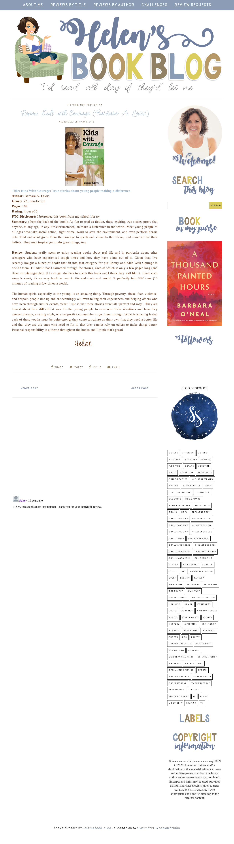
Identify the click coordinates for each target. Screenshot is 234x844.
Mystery (174, 624)
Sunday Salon (202, 677)
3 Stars (202, 453)
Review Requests (193, 5)
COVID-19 (207, 565)
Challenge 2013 (202, 519)
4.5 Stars (174, 466)
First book (176, 584)
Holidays (174, 604)
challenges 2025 (205, 552)
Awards (173, 486)
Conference (190, 565)
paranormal (191, 631)
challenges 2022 (179, 545)
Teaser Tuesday (200, 683)
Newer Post (29, 388)
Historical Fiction (203, 598)
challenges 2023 (205, 545)
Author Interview (202, 479)
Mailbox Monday (207, 611)
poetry (195, 637)
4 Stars (72, 105)
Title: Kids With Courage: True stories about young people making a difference (71, 191)
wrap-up (191, 703)
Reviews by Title (68, 5)
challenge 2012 (178, 519)
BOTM (184, 512)
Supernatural (177, 683)
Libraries (187, 611)
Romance (193, 650)
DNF (184, 571)
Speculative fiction (181, 670)
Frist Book (211, 584)
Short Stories (194, 663)
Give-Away (193, 591)
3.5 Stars (174, 459)
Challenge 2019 (178, 532)
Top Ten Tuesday (179, 696)
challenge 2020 (202, 532)
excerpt (185, 578)
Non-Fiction (89, 105)
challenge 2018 (202, 525)
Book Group (202, 505)
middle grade (190, 617)
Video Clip (175, 703)
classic (174, 565)
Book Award (193, 499)
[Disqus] (85, 445)
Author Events (178, 479)
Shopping (175, 663)
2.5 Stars (188, 453)
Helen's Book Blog (96, 828)
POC (184, 637)
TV (194, 696)
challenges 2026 (179, 558)
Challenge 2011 (201, 512)
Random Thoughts (180, 644)
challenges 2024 (179, 552)
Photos (173, 637)
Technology (176, 690)
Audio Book (205, 473)
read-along (176, 650)
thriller (193, 690)
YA (101, 105)
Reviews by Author (113, 5)
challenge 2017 (178, 525)
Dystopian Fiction (201, 571)
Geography (176, 591)
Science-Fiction (208, 657)
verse (203, 696)
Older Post (140, 388)
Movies (207, 617)
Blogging (175, 499)
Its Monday (204, 604)
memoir (173, 617)
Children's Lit (203, 558)
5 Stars (189, 466)
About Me (33, 5)
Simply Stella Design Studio (158, 828)
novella (174, 631)
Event (172, 578)
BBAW (208, 486)
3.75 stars (191, 459)
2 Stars (173, 453)
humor (189, 604)
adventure (187, 473)
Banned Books (192, 486)
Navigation (190, 624)
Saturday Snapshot (181, 657)
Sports (202, 670)
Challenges (154, 5)
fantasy (199, 578)
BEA (171, 492)
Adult (172, 473)
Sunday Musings (179, 677)
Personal (209, 631)
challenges (176, 538)
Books (173, 512)
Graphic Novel (178, 598)
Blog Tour (184, 492)
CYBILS (173, 571)
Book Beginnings (179, 505)
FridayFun (193, 584)
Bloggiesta (202, 492)
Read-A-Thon (203, 644)
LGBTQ (173, 611)
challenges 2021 (198, 538)
